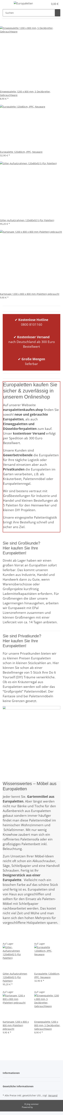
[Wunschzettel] (46, 4)
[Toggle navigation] (7, 4)
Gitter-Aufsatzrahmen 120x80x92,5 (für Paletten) (15, 977)
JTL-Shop (37, 1107)
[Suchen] (57, 12)
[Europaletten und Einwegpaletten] (23, 3)
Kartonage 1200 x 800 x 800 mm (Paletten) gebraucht (16, 1025)
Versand (52, 1095)
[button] (43, 4)
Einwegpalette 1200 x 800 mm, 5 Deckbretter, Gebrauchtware (47, 1025)
